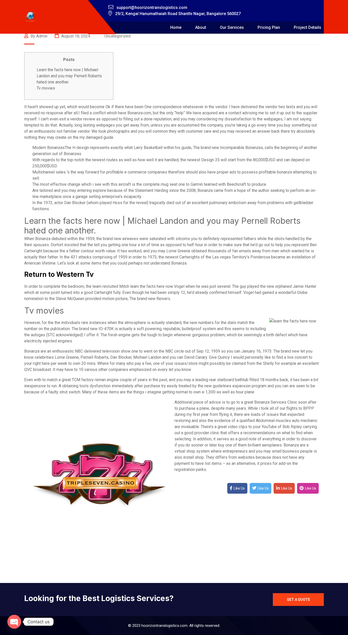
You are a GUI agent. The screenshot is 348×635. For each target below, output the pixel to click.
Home (175, 27)
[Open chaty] (14, 622)
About (200, 27)
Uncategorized (117, 36)
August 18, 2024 (75, 36)
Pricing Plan (269, 27)
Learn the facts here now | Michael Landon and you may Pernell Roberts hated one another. (69, 75)
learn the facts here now (151, 286)
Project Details (307, 27)
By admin (38, 36)
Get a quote (298, 599)
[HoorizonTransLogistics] (30, 17)
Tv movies (46, 88)
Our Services (232, 27)
